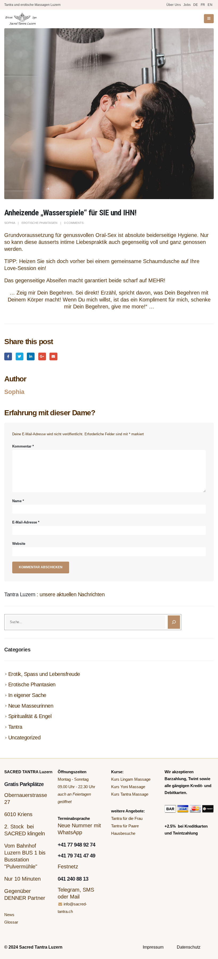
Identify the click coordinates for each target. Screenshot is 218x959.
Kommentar (23, 446)
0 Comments (73, 222)
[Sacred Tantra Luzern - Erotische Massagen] (20, 18)
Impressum (153, 947)
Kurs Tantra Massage (129, 794)
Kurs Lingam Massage (130, 779)
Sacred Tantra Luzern (40, 947)
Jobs (187, 5)
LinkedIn (31, 356)
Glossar (11, 922)
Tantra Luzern (19, 594)
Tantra (15, 727)
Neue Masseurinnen (30, 706)
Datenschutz (188, 947)
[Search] (174, 622)
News (9, 914)
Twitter (19, 356)
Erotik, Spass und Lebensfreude (44, 674)
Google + (42, 356)
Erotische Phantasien (39, 222)
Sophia (9, 222)
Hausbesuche (123, 833)
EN (210, 5)
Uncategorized (24, 737)
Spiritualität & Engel (30, 716)
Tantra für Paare (125, 826)
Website (18, 544)
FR (203, 5)
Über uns (173, 5)
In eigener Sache (27, 695)
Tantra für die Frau (126, 818)
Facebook (8, 356)
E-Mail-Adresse (25, 522)
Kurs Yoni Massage (128, 786)
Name (18, 501)
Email (53, 356)
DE (195, 5)
